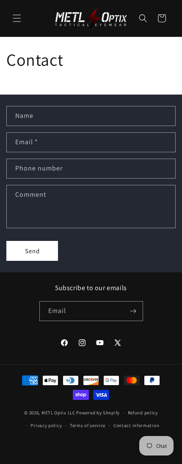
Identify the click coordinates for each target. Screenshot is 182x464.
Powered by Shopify (98, 413)
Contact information (136, 425)
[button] (17, 18)
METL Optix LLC (58, 413)
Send (32, 251)
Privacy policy (46, 425)
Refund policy (143, 413)
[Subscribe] (133, 311)
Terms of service (87, 425)
